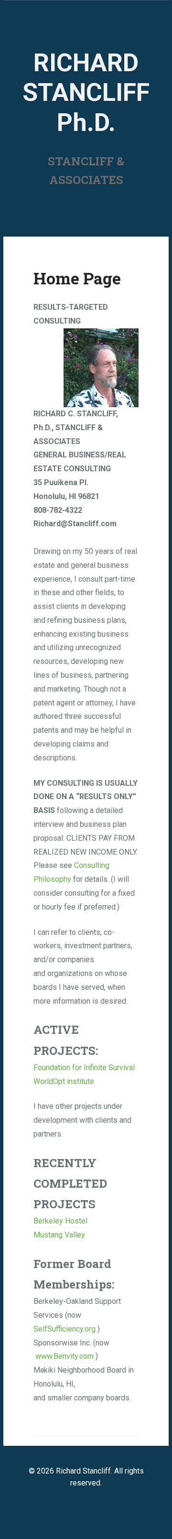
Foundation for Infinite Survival (84, 1067)
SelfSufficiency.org (65, 1328)
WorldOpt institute (63, 1081)
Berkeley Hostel (60, 1220)
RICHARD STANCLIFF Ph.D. (86, 92)
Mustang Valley (59, 1234)
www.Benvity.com (64, 1356)
